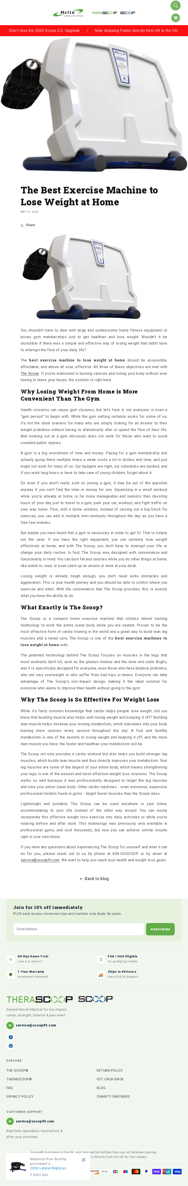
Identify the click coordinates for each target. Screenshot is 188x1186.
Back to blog (97, 878)
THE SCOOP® (17, 1071)
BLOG (101, 1088)
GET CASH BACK (110, 1079)
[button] (10, 13)
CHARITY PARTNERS (113, 1097)
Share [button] (30, 225)
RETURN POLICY (110, 1071)
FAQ (9, 1088)
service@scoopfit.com (40, 860)
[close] (83, 1160)
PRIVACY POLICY (19, 1097)
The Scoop (30, 373)
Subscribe (160, 929)
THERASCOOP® (19, 1079)
